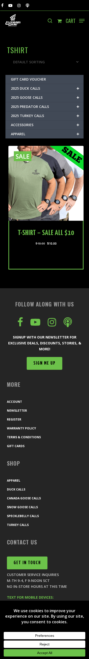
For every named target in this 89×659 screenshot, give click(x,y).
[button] (82, 20)
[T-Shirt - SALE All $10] (46, 183)
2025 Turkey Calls (45, 115)
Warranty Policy (21, 428)
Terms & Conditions (24, 437)
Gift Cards (15, 446)
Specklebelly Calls (23, 516)
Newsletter (17, 410)
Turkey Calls (18, 525)
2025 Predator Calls (45, 106)
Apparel (45, 134)
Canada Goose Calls (24, 498)
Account (14, 402)
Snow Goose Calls (22, 507)
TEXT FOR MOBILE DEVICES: (30, 597)
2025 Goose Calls (45, 97)
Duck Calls (16, 489)
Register (14, 419)
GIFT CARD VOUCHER (28, 79)
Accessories (45, 124)
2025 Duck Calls (45, 88)
